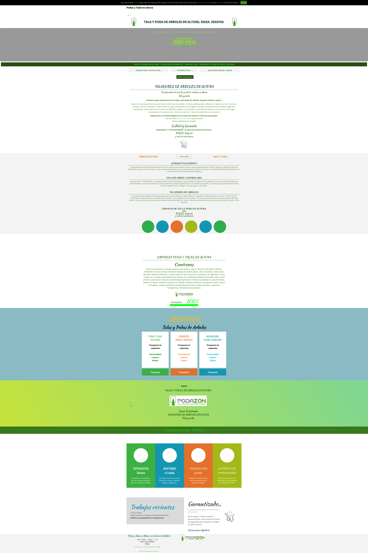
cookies (136, 2)
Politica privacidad (148, 547)
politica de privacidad (203, 2)
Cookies (157, 547)
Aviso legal (137, 547)
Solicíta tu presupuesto (185, 77)
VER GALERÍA (184, 157)
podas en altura (185, 118)
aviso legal (220, 2)
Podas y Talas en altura (140, 7)
